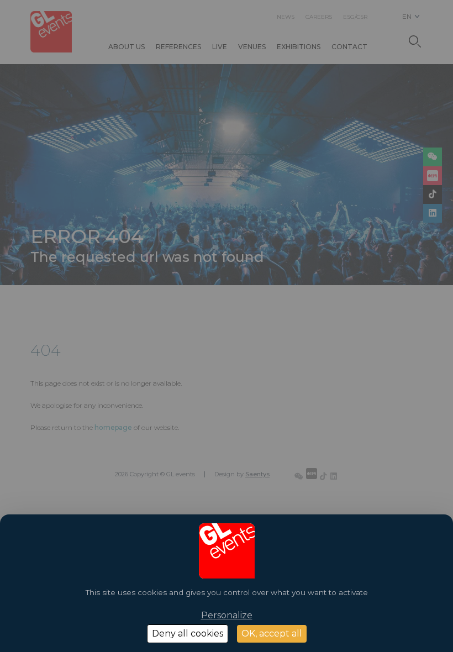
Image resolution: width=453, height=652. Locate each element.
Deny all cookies (187, 633)
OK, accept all (271, 633)
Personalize (226, 615)
